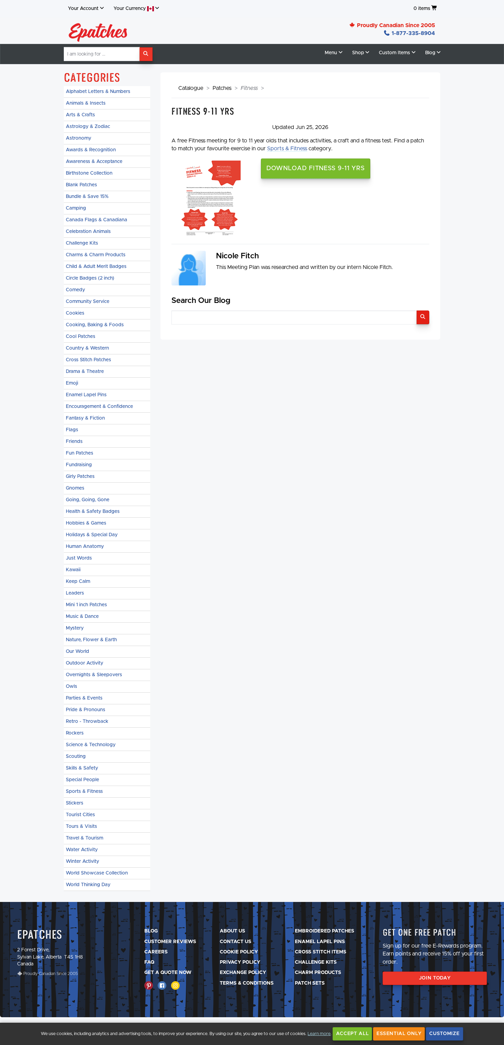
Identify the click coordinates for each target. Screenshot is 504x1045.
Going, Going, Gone (87, 499)
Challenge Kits (82, 243)
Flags (72, 429)
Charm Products (318, 972)
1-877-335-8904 (412, 33)
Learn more (319, 1034)
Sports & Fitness (84, 791)
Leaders (75, 593)
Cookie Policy (239, 952)
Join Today (435, 978)
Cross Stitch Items (320, 952)
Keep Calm (78, 581)
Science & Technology (91, 744)
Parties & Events (84, 698)
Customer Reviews (170, 941)
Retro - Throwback (87, 721)
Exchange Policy (243, 972)
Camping (76, 208)
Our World (77, 651)
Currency (130, 8)
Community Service (87, 301)
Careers (156, 952)
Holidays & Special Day (92, 534)
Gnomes (75, 488)
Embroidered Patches (324, 931)
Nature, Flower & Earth (91, 639)
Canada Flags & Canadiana (96, 220)
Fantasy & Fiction (85, 418)
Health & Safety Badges (93, 511)
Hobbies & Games (86, 523)
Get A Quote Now (167, 972)
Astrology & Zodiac (88, 126)
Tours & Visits (81, 826)
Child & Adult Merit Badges (96, 266)
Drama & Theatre (85, 371)
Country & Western (87, 348)
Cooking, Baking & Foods (95, 324)
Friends (74, 441)
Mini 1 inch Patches (86, 604)
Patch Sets (310, 983)
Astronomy (78, 138)
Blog (151, 931)
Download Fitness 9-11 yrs (315, 168)
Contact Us (235, 941)
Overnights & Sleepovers (94, 674)
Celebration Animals (88, 231)
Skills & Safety (82, 768)
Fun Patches (79, 453)
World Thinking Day (88, 884)
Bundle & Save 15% (87, 196)
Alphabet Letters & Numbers (98, 91)
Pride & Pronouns (85, 709)
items (421, 8)
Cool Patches (80, 336)
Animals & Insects (86, 103)
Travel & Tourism (84, 838)
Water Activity (82, 849)
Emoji (72, 383)
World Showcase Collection (97, 873)
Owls (71, 686)
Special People (82, 779)
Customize (444, 1033)
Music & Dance (82, 616)
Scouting (76, 756)
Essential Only (398, 1033)
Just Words (79, 558)
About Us (232, 931)
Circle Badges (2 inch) (90, 278)
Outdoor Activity (84, 663)
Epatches (39, 934)
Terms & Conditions (247, 983)
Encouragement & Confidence (99, 406)
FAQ (149, 962)
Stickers (74, 803)
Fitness (249, 88)
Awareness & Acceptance (94, 161)
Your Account (83, 8)
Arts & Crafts (80, 115)
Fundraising (79, 464)
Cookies (75, 313)
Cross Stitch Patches (88, 359)
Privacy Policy (240, 962)
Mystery (75, 628)
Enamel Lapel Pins (86, 394)
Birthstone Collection (89, 173)
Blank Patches (81, 185)
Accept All (352, 1033)
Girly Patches (80, 476)
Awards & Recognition (91, 150)
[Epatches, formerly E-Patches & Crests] (98, 30)
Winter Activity (82, 861)
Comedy (75, 289)
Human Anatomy (85, 546)
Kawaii (73, 569)
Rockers (75, 733)
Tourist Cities (80, 814)
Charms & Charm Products (95, 255)
